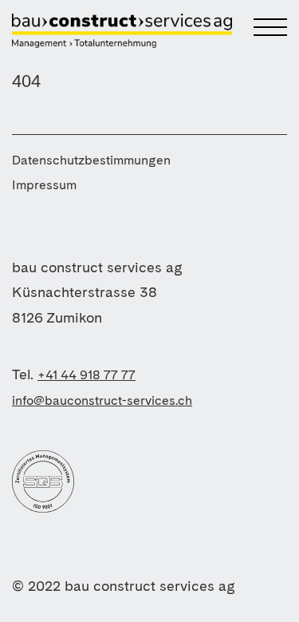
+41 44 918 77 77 (86, 374)
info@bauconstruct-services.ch (102, 400)
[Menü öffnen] (258, 28)
